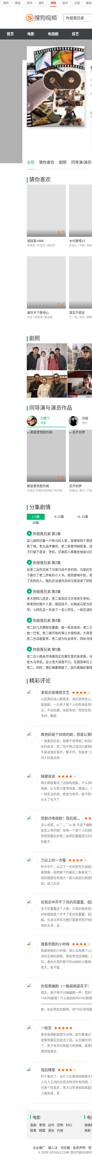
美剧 (87, 1130)
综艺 (75, 34)
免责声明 (79, 1147)
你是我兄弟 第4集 (47, 620)
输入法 (53, 1147)
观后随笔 (48, 1070)
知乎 (29, 3)
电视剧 (53, 34)
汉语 (77, 3)
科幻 (69, 1125)
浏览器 (65, 1147)
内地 (60, 1130)
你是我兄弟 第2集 (47, 563)
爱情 (42, 1125)
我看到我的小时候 (55, 944)
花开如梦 (75, 486)
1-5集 (36, 516)
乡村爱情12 (77, 241)
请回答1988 (35, 241)
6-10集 (59, 516)
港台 (51, 1130)
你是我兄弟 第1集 (47, 534)
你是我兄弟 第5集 (47, 649)
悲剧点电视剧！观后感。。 (61, 818)
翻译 (89, 3)
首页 (10, 34)
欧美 (33, 1130)
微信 (18, 3)
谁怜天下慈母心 (38, 312)
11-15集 (82, 516)
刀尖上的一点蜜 (53, 860)
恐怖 (60, 1125)
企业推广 (39, 1147)
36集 (35, 523)
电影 (30, 34)
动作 (51, 1125)
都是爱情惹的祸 (38, 486)
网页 (6, 3)
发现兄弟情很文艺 (55, 692)
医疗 (65, 3)
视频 (53, 3)
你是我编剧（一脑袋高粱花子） (66, 986)
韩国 (42, 1130)
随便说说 (48, 776)
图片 (41, 3)
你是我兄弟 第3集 (47, 592)
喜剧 (33, 1125)
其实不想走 (77, 312)
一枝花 (46, 1028)
